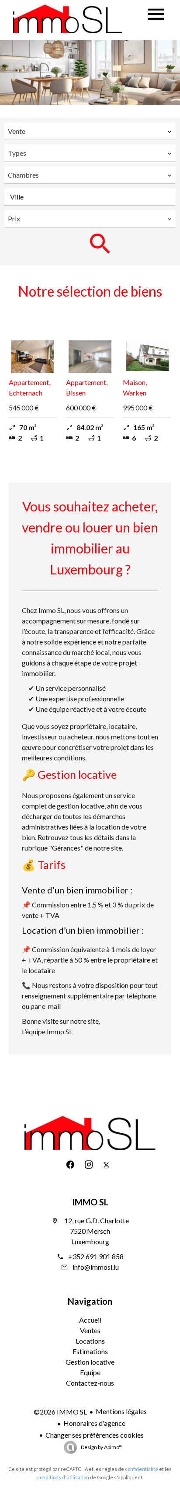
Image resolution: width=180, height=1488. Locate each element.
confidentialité (141, 1469)
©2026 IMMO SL (60, 1411)
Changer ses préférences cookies (94, 1435)
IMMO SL (90, 1202)
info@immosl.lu (96, 1267)
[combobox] (90, 131)
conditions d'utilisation (63, 1477)
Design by (101, 1447)
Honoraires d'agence (94, 1423)
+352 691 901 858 (96, 1256)
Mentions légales (121, 1411)
